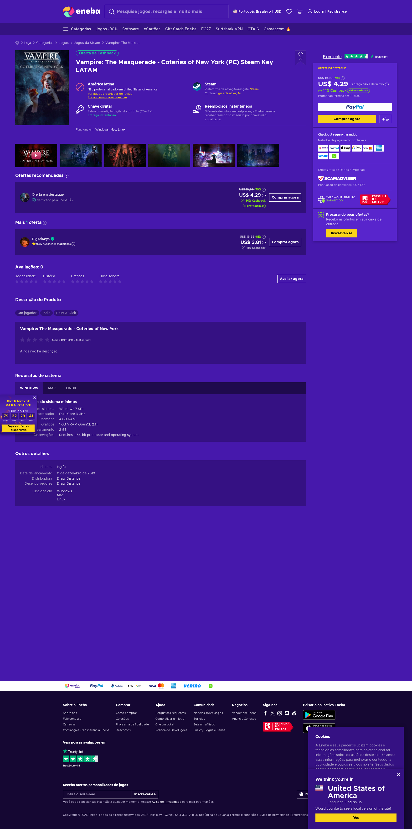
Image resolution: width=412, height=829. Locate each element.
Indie (46, 313)
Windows (64, 491)
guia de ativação (229, 93)
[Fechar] (398, 774)
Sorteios (199, 718)
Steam (254, 89)
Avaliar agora (292, 279)
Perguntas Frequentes (170, 713)
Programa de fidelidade (132, 724)
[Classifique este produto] (36, 340)
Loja (27, 43)
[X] (272, 713)
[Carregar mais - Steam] (197, 87)
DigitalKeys (41, 239)
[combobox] (166, 11)
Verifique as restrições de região (110, 93)
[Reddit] (294, 713)
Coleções (122, 718)
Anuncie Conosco (244, 718)
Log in (319, 11)
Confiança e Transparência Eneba (86, 730)
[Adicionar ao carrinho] (386, 119)
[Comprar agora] (355, 107)
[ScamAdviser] (337, 178)
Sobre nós (70, 713)
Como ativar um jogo (170, 718)
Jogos (64, 43)
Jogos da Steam (87, 43)
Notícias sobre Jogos (208, 713)
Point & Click (66, 313)
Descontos (123, 730)
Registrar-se (337, 11)
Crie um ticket (164, 724)
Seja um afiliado (204, 724)
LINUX (71, 388)
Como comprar (126, 713)
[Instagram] (279, 713)
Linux (61, 499)
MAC (52, 388)
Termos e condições (244, 814)
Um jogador (27, 313)
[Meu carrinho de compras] (299, 11)
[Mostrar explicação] (73, 244)
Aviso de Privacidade (166, 801)
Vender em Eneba (244, 713)
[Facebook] (265, 713)
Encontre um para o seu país (107, 97)
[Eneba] (81, 11)
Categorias (44, 43)
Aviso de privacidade (274, 814)
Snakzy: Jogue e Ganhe (209, 730)
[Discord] (286, 713)
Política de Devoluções (171, 730)
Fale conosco (72, 718)
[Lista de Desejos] (289, 11)
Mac (60, 495)
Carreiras (69, 724)
